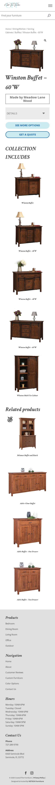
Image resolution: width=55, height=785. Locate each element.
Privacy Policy (39, 778)
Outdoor (10, 645)
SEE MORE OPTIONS (27, 125)
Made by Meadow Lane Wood (27, 99)
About (8, 667)
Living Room (11, 634)
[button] (45, 40)
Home (8, 29)
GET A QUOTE (27, 134)
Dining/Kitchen (19, 29)
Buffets (18, 32)
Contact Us (11, 689)
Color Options (12, 683)
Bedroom (10, 623)
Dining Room (12, 629)
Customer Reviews (14, 672)
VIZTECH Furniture (36, 781)
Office (8, 640)
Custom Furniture (14, 678)
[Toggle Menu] (50, 5)
